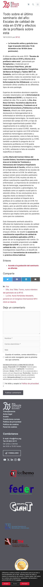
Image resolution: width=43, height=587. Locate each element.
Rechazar (24, 583)
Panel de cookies (10, 427)
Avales (6, 417)
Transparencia (9, 411)
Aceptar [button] (6, 583)
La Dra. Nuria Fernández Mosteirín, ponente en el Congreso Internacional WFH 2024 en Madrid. (20, 299)
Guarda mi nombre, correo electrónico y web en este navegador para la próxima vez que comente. (21, 357)
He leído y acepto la (21, 384)
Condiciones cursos (11, 419)
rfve (7, 287)
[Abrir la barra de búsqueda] (33, 4)
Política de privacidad (30, 383)
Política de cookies (11, 424)
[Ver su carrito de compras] (28, 4)
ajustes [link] (18, 580)
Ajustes (15, 583)
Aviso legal (7, 414)
